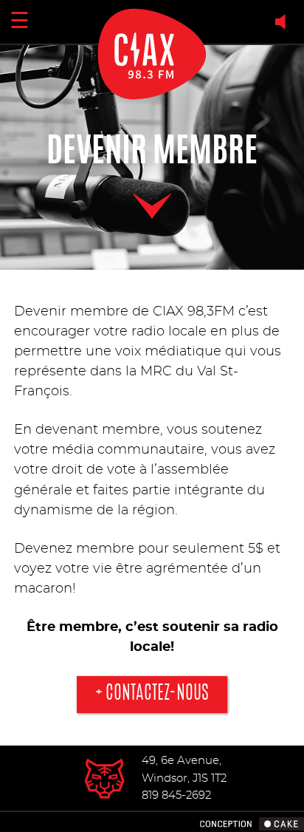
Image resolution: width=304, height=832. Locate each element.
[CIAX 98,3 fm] (105, 778)
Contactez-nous (157, 694)
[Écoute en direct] (283, 22)
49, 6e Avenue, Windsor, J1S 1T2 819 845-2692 (184, 778)
